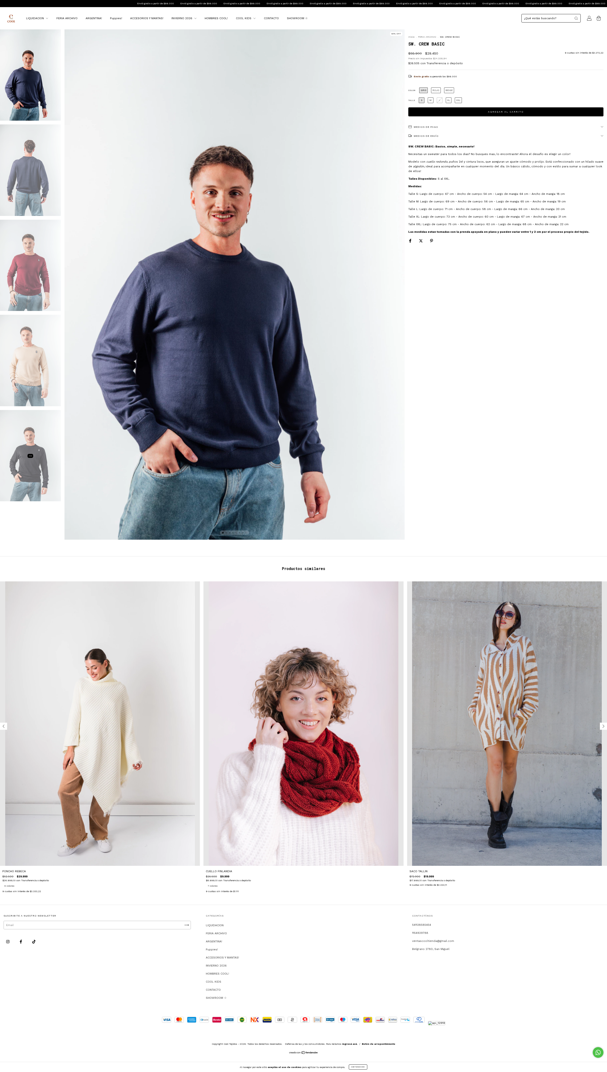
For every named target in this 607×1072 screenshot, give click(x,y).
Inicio (411, 37)
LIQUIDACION (35, 18)
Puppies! (116, 18)
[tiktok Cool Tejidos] (34, 941)
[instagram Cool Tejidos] (8, 941)
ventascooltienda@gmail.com (433, 941)
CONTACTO (271, 18)
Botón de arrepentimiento (378, 1044)
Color (412, 90)
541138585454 (421, 924)
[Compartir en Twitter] (421, 240)
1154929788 (420, 933)
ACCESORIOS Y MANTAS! (146, 18)
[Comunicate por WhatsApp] (598, 1052)
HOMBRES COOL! (216, 18)
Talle (411, 100)
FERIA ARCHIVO (67, 18)
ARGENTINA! (94, 18)
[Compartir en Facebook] (410, 240)
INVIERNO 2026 (182, 18)
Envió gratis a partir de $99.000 (28, 3)
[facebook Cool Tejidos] (21, 941)
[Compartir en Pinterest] (431, 240)
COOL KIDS (244, 18)
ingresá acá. (350, 1044)
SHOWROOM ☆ (297, 18)
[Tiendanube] (303, 1053)
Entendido (358, 1067)
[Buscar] (576, 18)
